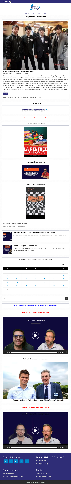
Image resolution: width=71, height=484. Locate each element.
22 (54, 282)
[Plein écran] (66, 352)
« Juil (4, 292)
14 (44, 279)
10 (7, 279)
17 (7, 282)
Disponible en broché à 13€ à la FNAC (14, 226)
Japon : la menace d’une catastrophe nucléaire (18, 71)
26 (26, 286)
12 (26, 279)
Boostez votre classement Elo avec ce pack (35, 312)
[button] (35, 335)
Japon (31, 97)
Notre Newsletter (43, 476)
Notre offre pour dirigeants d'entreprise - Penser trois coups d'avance (35, 305)
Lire (6, 94)
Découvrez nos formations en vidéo (35, 118)
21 (44, 282)
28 (44, 286)
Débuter (27, 13)
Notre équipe (8, 473)
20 (35, 282)
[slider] (34, 352)
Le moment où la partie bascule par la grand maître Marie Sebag (34, 232)
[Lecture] (5, 352)
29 (54, 286)
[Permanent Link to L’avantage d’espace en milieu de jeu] (7, 249)
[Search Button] (10, 2)
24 (7, 286)
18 (17, 282)
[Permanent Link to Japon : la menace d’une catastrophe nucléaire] (35, 45)
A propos (39, 463)
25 (17, 286)
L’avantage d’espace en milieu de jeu (25, 246)
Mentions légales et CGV (13, 476)
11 (17, 279)
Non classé (13, 97)
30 (63, 286)
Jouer (33, 13)
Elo (39, 13)
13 (35, 279)
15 (54, 279)
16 (63, 279)
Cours (44, 13)
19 (26, 282)
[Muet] (63, 352)
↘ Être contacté (43, 473)
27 (35, 286)
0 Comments (26, 73)
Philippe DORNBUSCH (8, 73)
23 (63, 282)
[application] (35, 335)
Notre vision (41, 460)
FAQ (46, 463)
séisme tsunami (37, 97)
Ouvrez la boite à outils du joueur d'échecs (35, 407)
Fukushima (26, 97)
